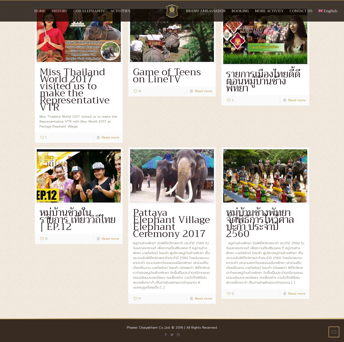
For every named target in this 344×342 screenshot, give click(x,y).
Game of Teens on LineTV (167, 75)
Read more (110, 137)
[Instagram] (178, 334)
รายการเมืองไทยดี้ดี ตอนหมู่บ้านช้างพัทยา (263, 81)
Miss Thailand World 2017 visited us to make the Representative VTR (75, 90)
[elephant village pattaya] (172, 15)
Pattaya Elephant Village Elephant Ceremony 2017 (171, 223)
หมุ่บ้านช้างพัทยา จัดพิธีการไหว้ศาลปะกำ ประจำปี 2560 (260, 223)
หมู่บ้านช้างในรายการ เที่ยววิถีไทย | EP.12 (78, 219)
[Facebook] (165, 334)
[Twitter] (171, 334)
